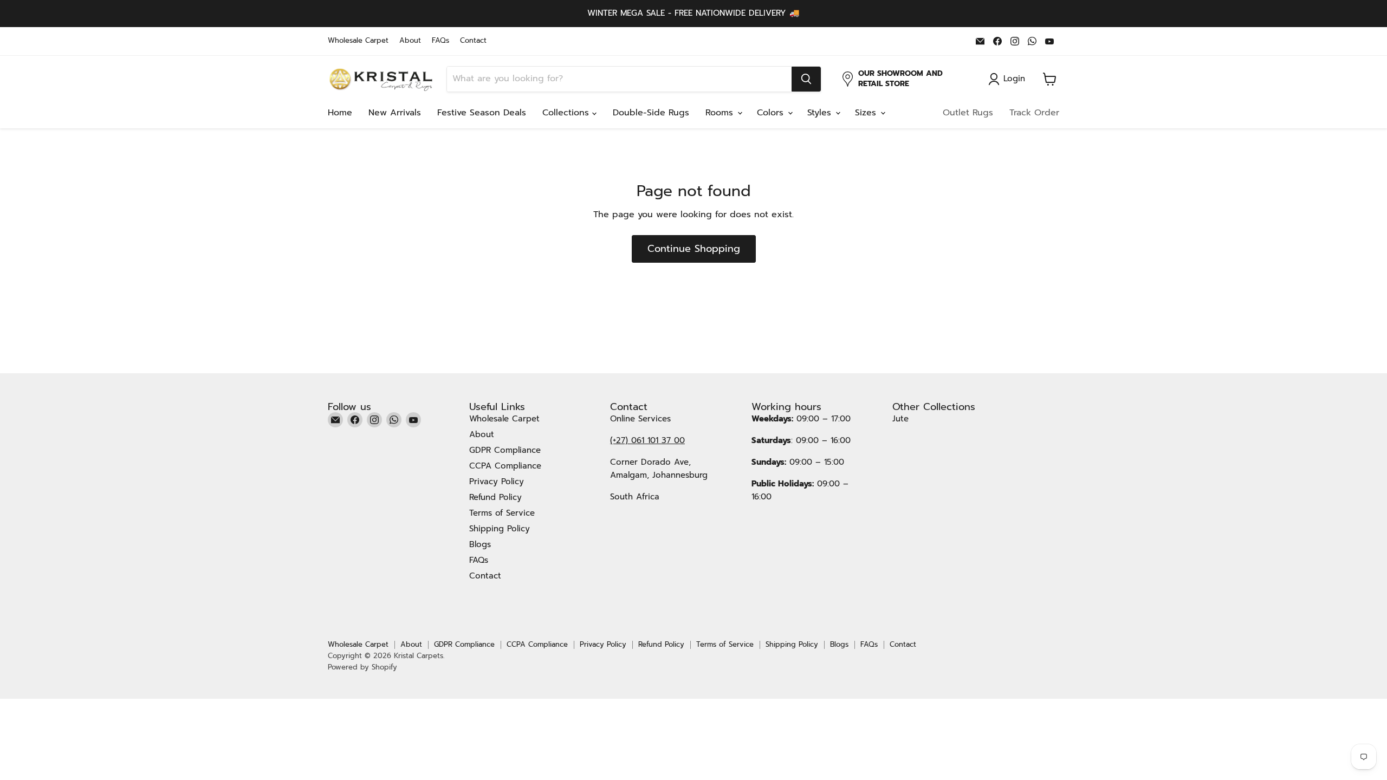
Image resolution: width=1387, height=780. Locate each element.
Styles (820, 112)
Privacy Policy (496, 481)
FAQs (440, 41)
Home (340, 112)
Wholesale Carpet (358, 41)
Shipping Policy (499, 529)
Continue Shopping (693, 248)
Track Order (1034, 112)
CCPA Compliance (505, 466)
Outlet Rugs (968, 112)
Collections (567, 112)
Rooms (720, 112)
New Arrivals (394, 112)
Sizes (867, 112)
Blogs (480, 544)
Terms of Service (502, 513)
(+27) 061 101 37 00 (647, 440)
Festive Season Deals (481, 112)
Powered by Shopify (362, 667)
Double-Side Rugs (651, 112)
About (410, 41)
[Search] (806, 79)
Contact (473, 41)
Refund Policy (495, 497)
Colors (772, 112)
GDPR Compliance (505, 450)
